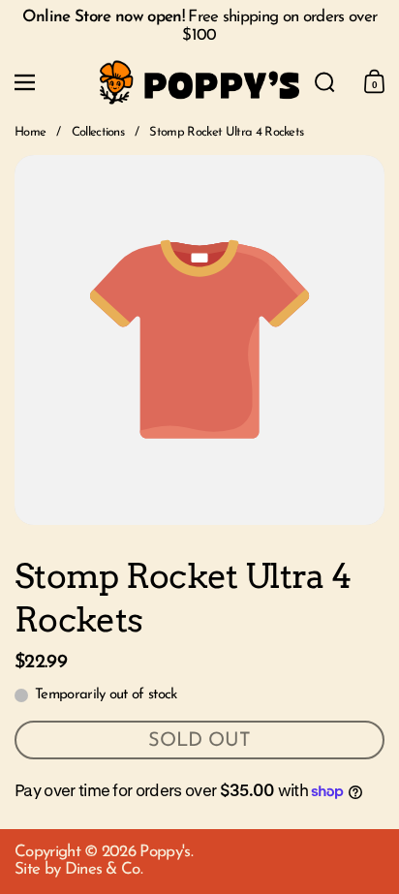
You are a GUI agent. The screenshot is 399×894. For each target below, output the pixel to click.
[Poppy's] (199, 83)
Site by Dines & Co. (78, 869)
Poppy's (164, 852)
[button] (325, 82)
